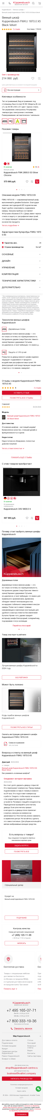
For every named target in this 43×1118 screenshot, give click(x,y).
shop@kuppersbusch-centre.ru (22, 1068)
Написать (21, 943)
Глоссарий (31, 1043)
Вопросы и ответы (31, 1047)
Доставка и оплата (9, 1040)
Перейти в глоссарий (22, 626)
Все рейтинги (21, 677)
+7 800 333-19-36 (21, 1021)
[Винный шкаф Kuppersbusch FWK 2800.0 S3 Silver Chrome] (21, 147)
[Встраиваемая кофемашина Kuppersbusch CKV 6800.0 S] (21, 482)
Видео (30, 1050)
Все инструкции (14, 90)
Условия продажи (9, 1046)
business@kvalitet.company (21, 1073)
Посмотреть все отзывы (21, 398)
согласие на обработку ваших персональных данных (21, 1106)
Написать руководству (21, 1079)
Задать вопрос (21, 845)
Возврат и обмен (9, 1059)
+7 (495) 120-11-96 (21, 935)
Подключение (7, 1043)
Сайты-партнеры (34, 1056)
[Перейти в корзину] (39, 3)
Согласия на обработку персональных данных (25, 1110)
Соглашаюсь (21, 1114)
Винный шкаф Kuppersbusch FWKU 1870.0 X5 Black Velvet (19, 769)
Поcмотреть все (21, 852)
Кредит (5, 1049)
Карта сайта (21, 1091)
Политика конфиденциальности (21, 1084)
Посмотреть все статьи (22, 727)
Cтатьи (30, 1040)
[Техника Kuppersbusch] (21, 3)
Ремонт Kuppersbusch (10, 1056)
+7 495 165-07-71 (21, 1010)
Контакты (31, 1053)
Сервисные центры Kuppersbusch (9, 1052)
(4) (38, 167)
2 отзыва (16, 29)
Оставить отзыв (21, 393)
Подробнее (22, 918)
